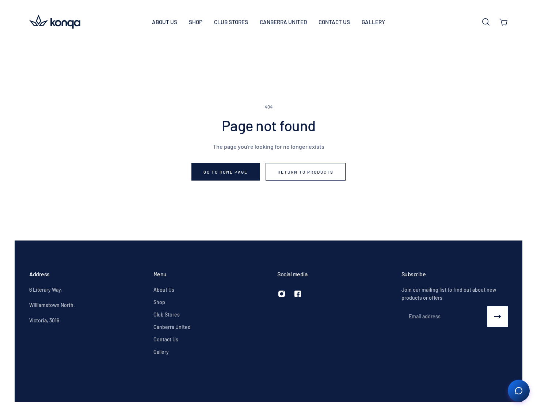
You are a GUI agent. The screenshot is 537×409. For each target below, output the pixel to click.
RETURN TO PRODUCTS (306, 171)
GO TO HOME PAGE (225, 171)
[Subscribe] (497, 316)
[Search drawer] (486, 22)
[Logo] (54, 22)
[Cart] (503, 22)
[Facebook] (298, 294)
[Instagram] (282, 294)
